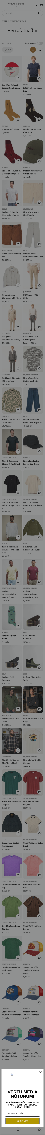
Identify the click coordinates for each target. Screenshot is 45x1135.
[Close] (41, 1072)
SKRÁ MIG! (23, 1121)
